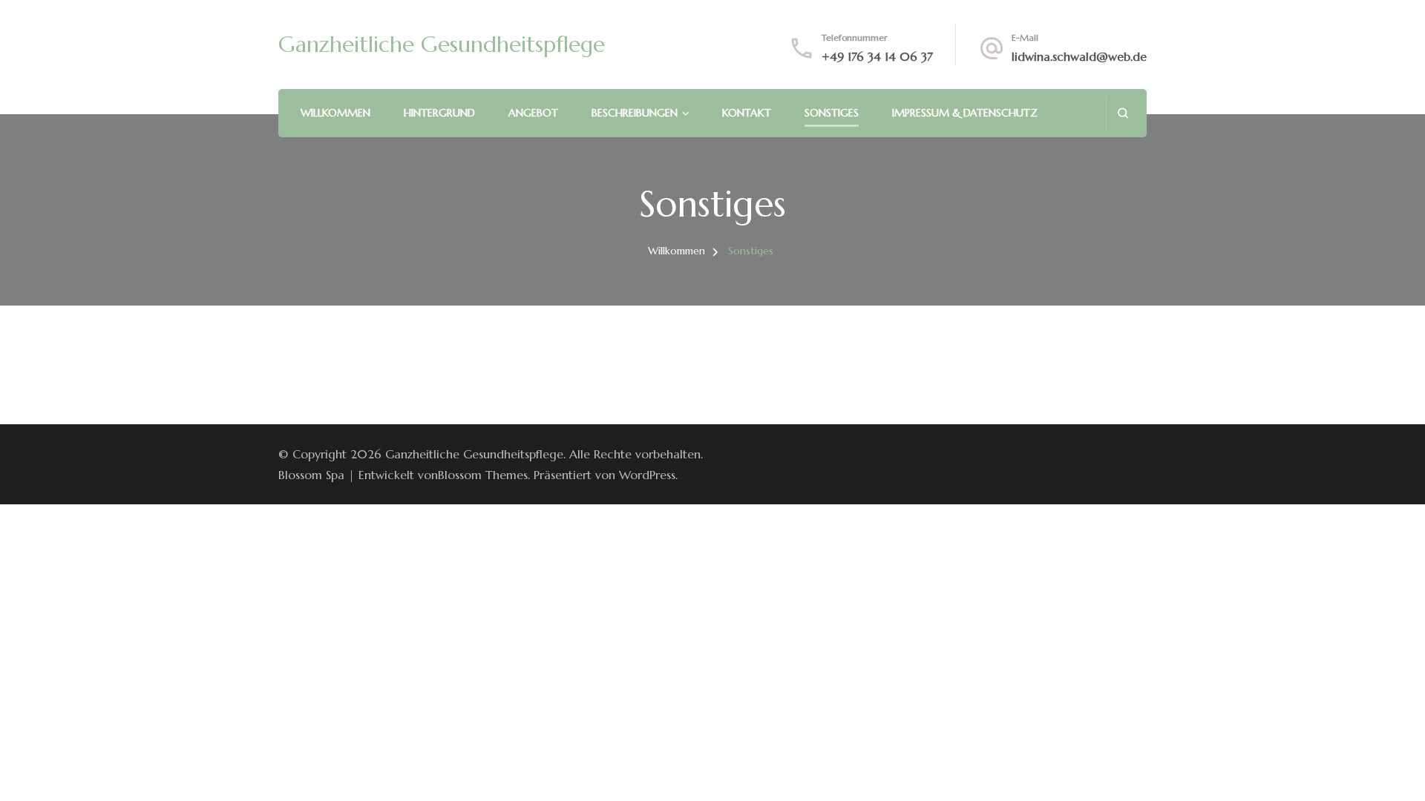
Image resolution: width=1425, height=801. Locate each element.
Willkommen (335, 112)
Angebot (533, 112)
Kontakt (746, 112)
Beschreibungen (635, 112)
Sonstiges (832, 112)
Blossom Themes (483, 474)
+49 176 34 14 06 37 (877, 56)
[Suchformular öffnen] (1122, 113)
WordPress (647, 474)
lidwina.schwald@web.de (1079, 56)
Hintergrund (439, 112)
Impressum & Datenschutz (965, 112)
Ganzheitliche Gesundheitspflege (441, 44)
